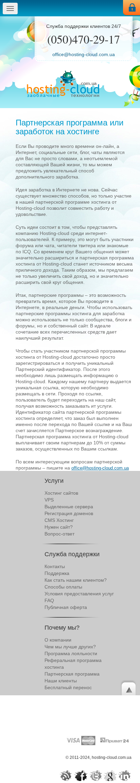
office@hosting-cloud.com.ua (83, 54)
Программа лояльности (71, 653)
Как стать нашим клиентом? (76, 580)
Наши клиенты (61, 680)
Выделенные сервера (69, 506)
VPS (49, 500)
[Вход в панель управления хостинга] (131, 7)
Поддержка (57, 573)
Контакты (55, 566)
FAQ (49, 600)
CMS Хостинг (59, 520)
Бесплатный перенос (68, 687)
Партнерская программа (72, 674)
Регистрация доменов (69, 513)
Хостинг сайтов (61, 493)
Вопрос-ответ (59, 534)
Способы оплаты (63, 587)
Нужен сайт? (59, 527)
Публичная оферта (66, 607)
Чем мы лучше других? (70, 646)
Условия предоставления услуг (79, 593)
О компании (58, 640)
